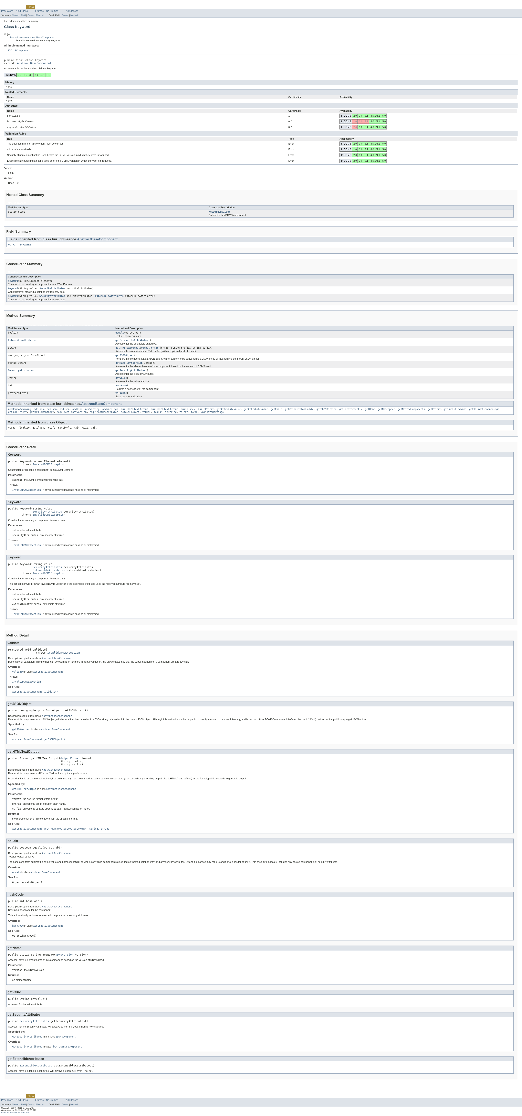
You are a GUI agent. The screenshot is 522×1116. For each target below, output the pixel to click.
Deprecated (58, 7)
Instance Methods (64, 325)
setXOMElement (130, 412)
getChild (276, 409)
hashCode (121, 385)
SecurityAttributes (52, 288)
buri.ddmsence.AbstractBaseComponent (32, 37)
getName (120, 362)
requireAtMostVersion (104, 412)
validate (121, 393)
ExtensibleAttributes (109, 296)
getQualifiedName (454, 409)
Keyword (13, 281)
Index (70, 7)
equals (119, 332)
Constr (31, 15)
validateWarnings (212, 412)
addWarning (92, 409)
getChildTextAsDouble (299, 409)
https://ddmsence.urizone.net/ (15, 1112)
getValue (121, 378)
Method (39, 15)
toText (183, 412)
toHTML (146, 412)
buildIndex (188, 409)
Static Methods (39, 325)
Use (40, 7)
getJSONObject (124, 355)
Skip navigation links (11, 3)
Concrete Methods (92, 325)
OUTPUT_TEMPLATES (19, 244)
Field (23, 15)
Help (78, 7)
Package (19, 7)
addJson (39, 409)
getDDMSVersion (326, 409)
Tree (47, 7)
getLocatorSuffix (350, 409)
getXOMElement (17, 412)
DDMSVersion (135, 362)
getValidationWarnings (484, 409)
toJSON (158, 412)
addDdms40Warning (19, 409)
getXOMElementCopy (42, 412)
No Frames (52, 11)
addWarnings (110, 409)
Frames (39, 11)
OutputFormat (149, 347)
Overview (6, 7)
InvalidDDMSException (49, 464)
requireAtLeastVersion (72, 412)
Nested (15, 15)
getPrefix (434, 409)
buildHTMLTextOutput (134, 409)
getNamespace (386, 409)
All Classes (72, 11)
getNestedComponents (411, 409)
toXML (194, 412)
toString (171, 412)
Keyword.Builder (219, 211)
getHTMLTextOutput (127, 347)
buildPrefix (206, 409)
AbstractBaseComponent (34, 63)
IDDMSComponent (18, 50)
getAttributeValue (229, 409)
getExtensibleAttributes (131, 340)
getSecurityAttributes (130, 370)
